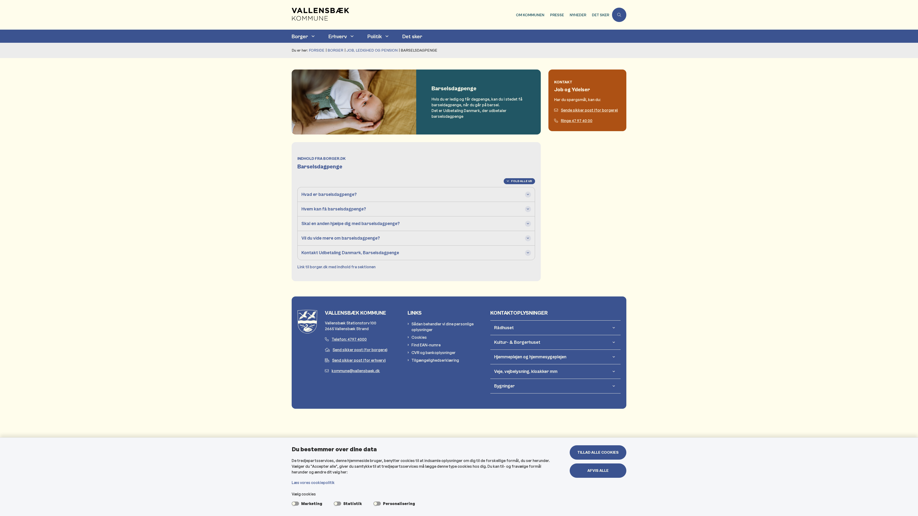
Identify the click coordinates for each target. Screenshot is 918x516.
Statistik (352, 503)
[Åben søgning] (619, 15)
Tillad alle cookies (598, 452)
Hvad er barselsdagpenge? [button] (329, 194)
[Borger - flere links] (312, 36)
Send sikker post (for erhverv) (359, 360)
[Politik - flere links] (386, 36)
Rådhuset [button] (504, 327)
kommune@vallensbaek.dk (356, 370)
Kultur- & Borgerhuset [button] (517, 342)
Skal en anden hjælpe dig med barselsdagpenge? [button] (350, 223)
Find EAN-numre (426, 345)
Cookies (419, 337)
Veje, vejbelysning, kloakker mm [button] (525, 371)
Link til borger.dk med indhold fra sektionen (336, 266)
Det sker (412, 37)
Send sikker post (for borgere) (360, 349)
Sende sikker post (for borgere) (589, 110)
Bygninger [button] (504, 386)
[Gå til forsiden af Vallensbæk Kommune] (402, 15)
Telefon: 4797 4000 (349, 339)
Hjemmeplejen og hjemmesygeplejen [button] (530, 357)
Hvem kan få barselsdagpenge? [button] (333, 209)
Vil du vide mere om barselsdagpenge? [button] (340, 238)
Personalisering (399, 503)
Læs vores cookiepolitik (313, 482)
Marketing (311, 503)
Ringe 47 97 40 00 (576, 120)
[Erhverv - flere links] (351, 36)
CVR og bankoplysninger (433, 352)
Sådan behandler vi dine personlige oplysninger (442, 327)
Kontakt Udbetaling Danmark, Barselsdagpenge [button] (350, 252)
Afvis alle (598, 470)
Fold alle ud (521, 181)
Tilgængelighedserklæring (435, 360)
